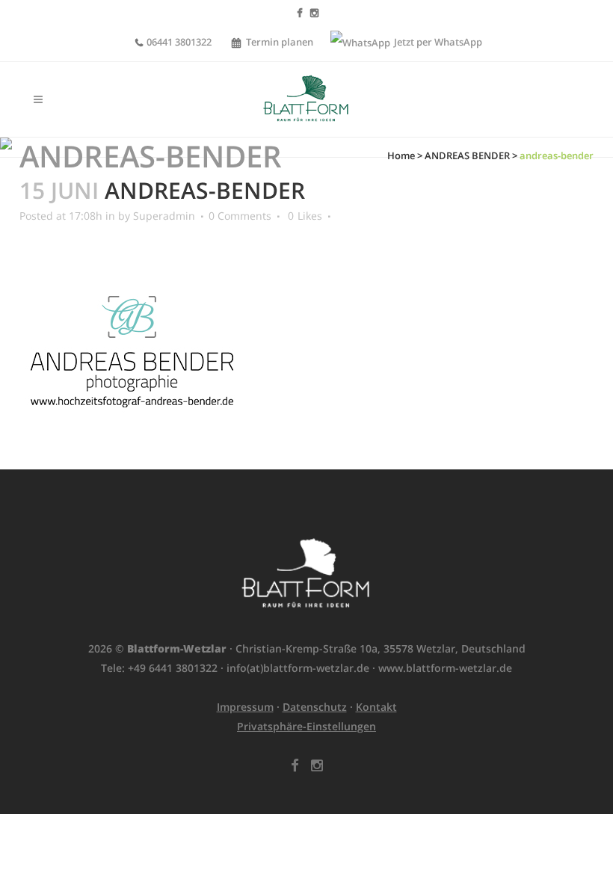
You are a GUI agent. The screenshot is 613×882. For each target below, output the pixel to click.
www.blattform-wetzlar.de (445, 668)
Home (401, 155)
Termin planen (279, 42)
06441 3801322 (179, 42)
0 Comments (240, 216)
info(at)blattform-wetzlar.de (298, 668)
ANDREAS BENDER (467, 155)
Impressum (245, 707)
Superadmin (164, 216)
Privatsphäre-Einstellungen (306, 726)
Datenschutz (315, 707)
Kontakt (376, 707)
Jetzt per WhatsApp (437, 42)
